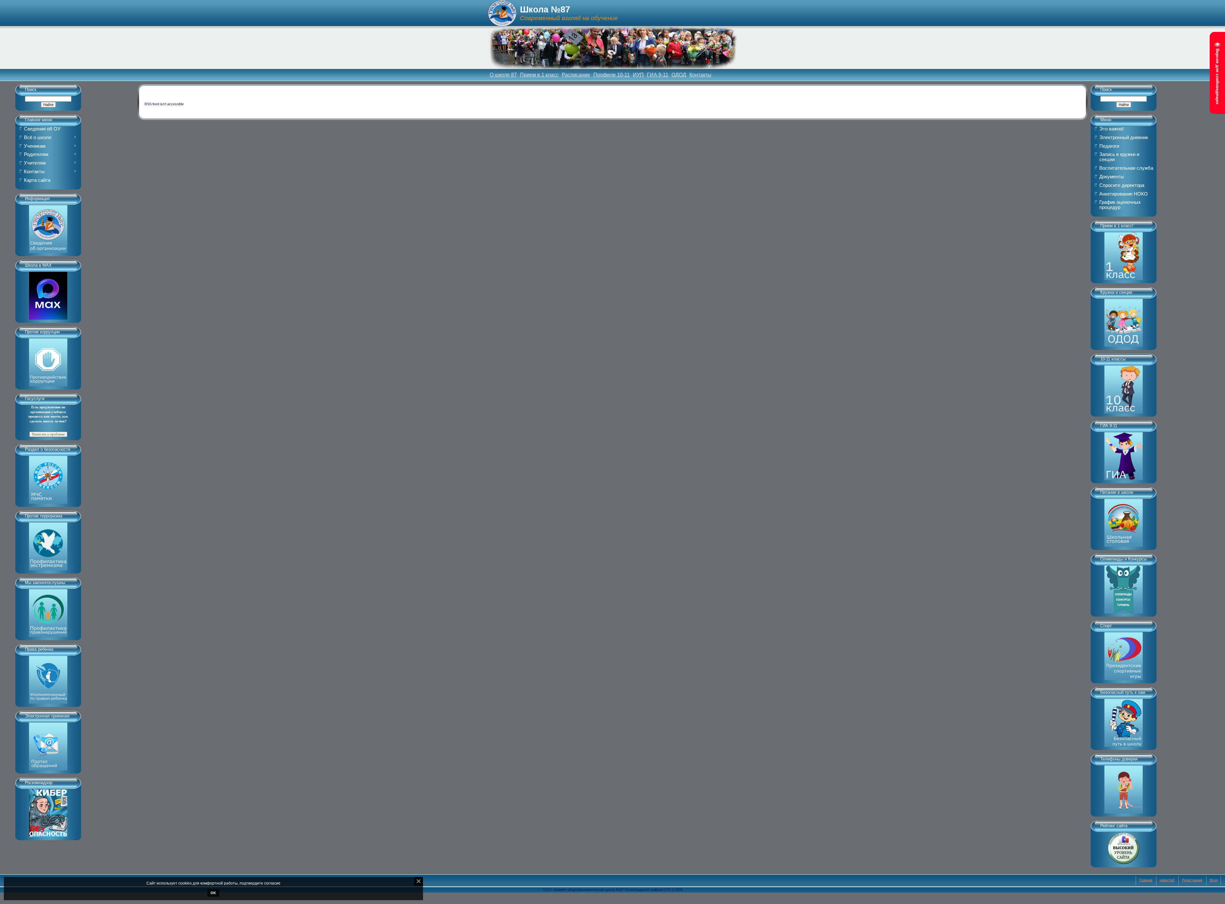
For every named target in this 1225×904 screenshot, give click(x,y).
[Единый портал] (48, 744)
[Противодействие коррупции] (48, 360)
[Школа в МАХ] (48, 293)
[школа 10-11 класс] (1123, 387)
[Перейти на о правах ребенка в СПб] (48, 677)
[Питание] (1123, 520)
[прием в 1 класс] (1123, 253)
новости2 (1167, 880)
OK (213, 893)
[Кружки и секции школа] (1123, 320)
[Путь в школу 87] (1123, 720)
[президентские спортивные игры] (1123, 653)
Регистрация (1192, 880)
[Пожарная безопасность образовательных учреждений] (48, 477)
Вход (1214, 880)
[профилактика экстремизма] (48, 544)
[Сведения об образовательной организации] (48, 226)
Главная (1145, 880)
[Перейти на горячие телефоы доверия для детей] (1123, 787)
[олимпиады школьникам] (1123, 587)
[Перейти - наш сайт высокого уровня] (1124, 845)
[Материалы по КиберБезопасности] (48, 810)
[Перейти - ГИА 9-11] (1123, 453)
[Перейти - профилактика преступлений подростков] (48, 610)
